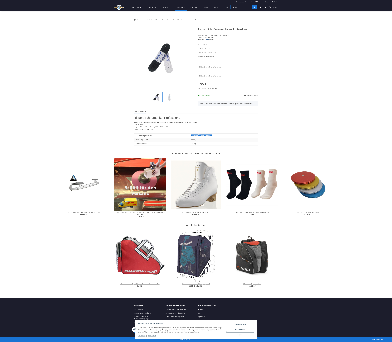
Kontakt (274, 2)
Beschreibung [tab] (140, 111)
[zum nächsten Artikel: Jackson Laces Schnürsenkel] (256, 20)
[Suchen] (254, 7)
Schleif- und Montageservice (175, 317)
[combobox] (228, 67)
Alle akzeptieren (240, 324)
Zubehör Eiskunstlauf (205, 135)
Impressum (141, 336)
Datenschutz (152, 336)
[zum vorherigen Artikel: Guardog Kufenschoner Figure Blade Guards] (252, 20)
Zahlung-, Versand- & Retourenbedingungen (141, 318)
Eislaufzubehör (210, 37)
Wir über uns (138, 309)
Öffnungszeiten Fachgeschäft (176, 309)
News (266, 2)
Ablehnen (240, 335)
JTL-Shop (381, 339)
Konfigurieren (240, 329)
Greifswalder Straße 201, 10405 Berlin (248, 2)
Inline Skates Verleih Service (175, 313)
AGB (199, 313)
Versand (214, 89)
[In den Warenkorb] (135, 27)
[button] (260, 7)
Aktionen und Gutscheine (142, 313)
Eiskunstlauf (195, 135)
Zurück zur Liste (140, 20)
